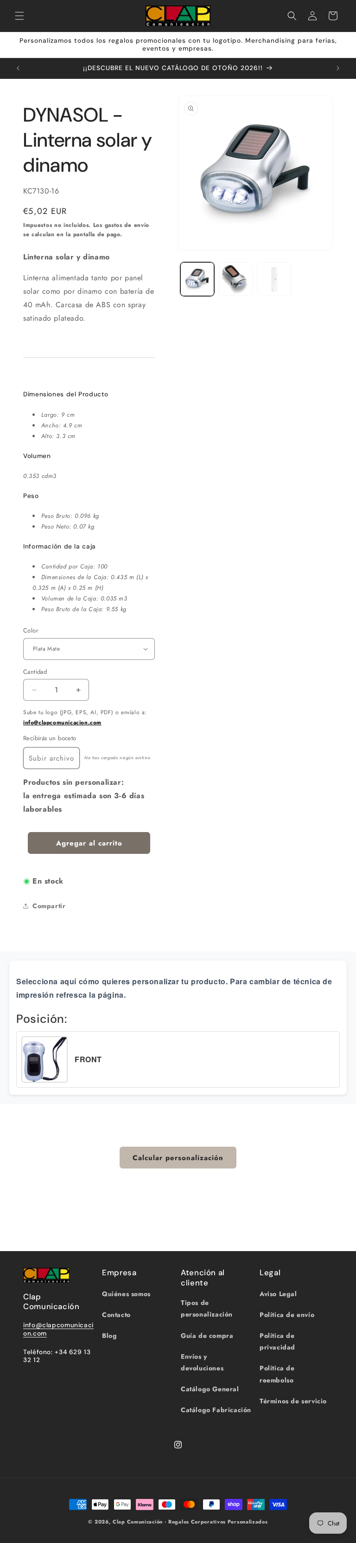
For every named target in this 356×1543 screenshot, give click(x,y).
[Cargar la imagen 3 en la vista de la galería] (274, 279)
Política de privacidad (277, 1341)
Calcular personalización (178, 1158)
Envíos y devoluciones (202, 1362)
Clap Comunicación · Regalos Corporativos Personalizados (190, 1521)
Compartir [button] (48, 905)
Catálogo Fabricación (216, 1409)
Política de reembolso (277, 1373)
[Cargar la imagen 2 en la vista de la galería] (236, 279)
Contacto (116, 1314)
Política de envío (287, 1314)
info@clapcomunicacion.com (62, 722)
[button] (19, 16)
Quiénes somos (126, 1293)
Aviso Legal (278, 1293)
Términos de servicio (293, 1401)
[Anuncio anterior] (18, 68)
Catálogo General (210, 1389)
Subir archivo (51, 758)
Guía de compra (207, 1335)
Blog (109, 1335)
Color (30, 630)
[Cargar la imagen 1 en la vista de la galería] (197, 279)
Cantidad (35, 671)
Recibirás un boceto (49, 738)
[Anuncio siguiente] (338, 68)
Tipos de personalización (207, 1308)
